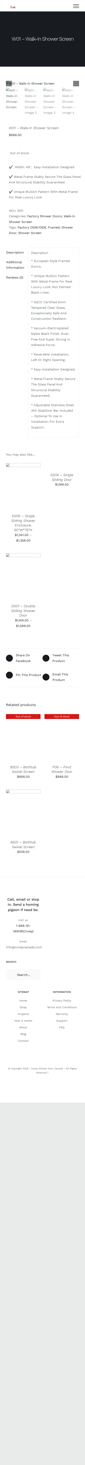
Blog (23, 1034)
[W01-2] (42, 83)
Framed (54, 227)
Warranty (62, 1014)
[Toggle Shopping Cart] (66, 6)
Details (16, 491)
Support (61, 1020)
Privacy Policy (62, 1000)
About (23, 1027)
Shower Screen (30, 233)
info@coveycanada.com (24, 947)
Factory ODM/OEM (32, 227)
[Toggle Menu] (76, 6)
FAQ (61, 1027)
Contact (23, 1040)
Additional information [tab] (15, 265)
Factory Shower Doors (44, 216)
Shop (23, 1007)
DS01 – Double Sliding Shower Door (23, 610)
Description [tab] (15, 252)
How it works (23, 1020)
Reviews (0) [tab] (14, 277)
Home (23, 1000)
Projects (23, 1014)
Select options (23, 483)
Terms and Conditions (62, 1007)
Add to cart (20, 811)
